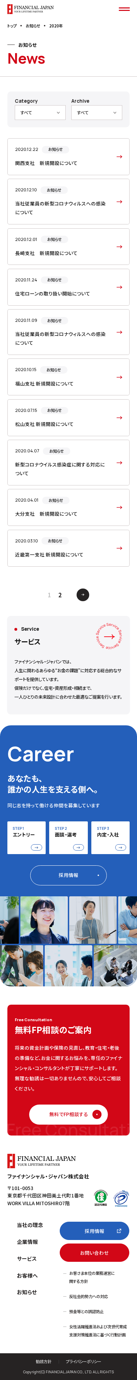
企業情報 (27, 1241)
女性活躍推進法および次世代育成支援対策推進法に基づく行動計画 (98, 1330)
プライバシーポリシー (83, 1361)
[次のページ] (83, 595)
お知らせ (27, 1292)
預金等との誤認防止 (86, 1311)
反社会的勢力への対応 (88, 1296)
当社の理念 (30, 1224)
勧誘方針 (43, 1361)
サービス (27, 1258)
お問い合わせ (94, 1252)
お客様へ (27, 1275)
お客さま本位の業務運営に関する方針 (92, 1277)
